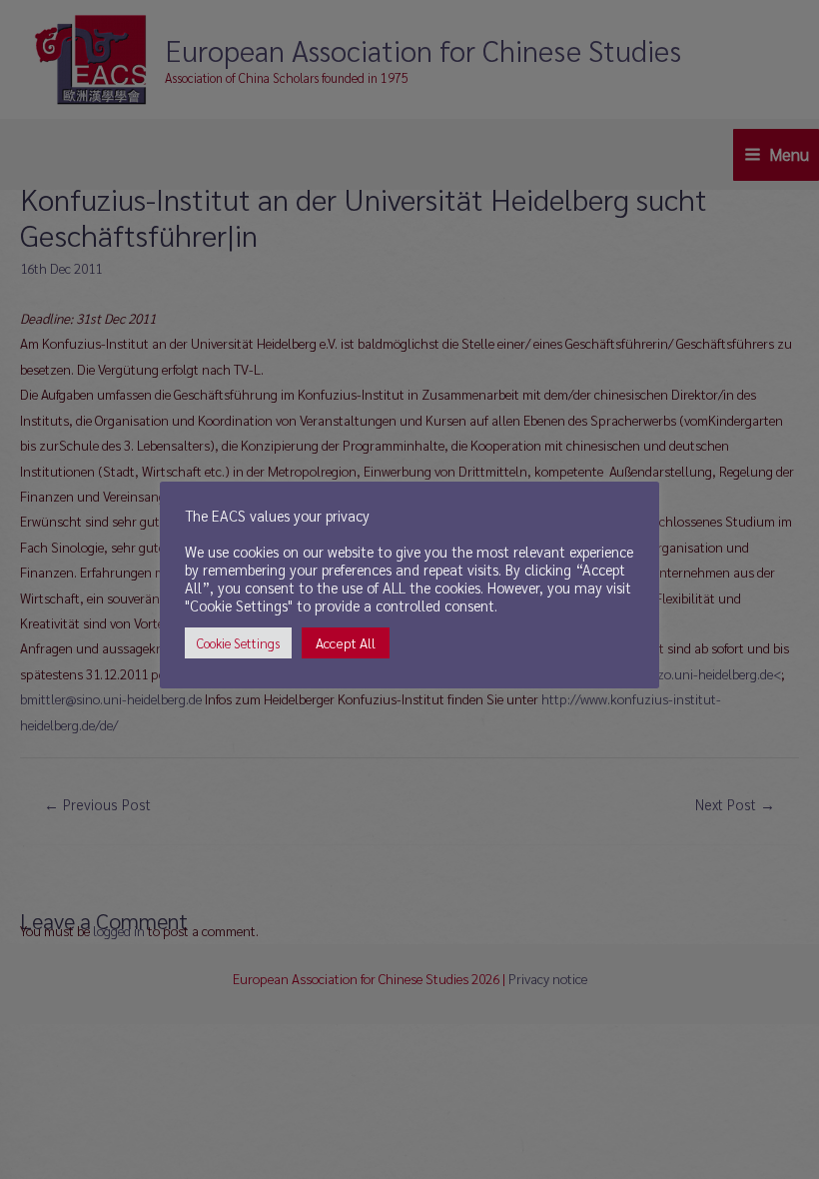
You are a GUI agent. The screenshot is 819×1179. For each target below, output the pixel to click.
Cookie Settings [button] (238, 642)
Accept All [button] (346, 642)
